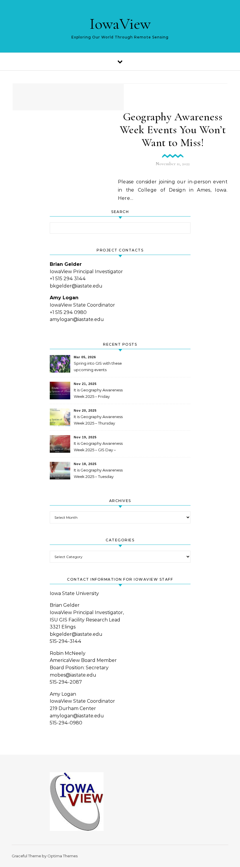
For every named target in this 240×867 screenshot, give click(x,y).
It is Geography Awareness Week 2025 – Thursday (98, 419)
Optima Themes (62, 856)
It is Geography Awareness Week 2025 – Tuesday (98, 473)
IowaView (120, 23)
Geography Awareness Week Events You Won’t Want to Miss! (173, 129)
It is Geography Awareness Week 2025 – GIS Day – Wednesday (98, 447)
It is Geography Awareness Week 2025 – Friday (98, 393)
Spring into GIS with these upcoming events (98, 366)
